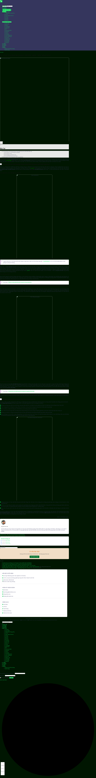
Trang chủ (4, 5)
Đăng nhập (11, 677)
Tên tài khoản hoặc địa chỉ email (7, 673)
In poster (6, 18)
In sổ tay (6, 16)
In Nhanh (4, 45)
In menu (6, 32)
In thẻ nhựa (6, 40)
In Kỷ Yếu (6, 20)
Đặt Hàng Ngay (34, 556)
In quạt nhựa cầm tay (9, 15)
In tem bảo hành (7, 30)
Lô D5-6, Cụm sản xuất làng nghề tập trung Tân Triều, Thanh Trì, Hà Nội (18, 577)
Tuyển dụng (7, 50)
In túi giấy (6, 34)
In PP (5, 29)
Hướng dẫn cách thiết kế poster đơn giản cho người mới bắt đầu (21, 391)
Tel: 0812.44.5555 (6, 10)
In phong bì (6, 27)
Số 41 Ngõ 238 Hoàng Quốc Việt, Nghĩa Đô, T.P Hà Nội (14, 575)
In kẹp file (6, 42)
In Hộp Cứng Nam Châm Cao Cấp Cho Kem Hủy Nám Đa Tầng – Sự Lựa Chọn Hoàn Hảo (20, 566)
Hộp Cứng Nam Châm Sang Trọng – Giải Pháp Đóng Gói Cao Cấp (16, 567)
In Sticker (6, 10)
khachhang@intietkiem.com (9, 592)
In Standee (6, 31)
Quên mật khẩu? (3, 679)
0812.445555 (8, 540)
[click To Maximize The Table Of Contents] (1, 142)
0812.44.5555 (5, 580)
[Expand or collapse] (0, 145)
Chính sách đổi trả (7, 610)
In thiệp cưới (7, 38)
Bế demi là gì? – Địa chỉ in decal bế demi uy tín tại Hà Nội (12, 534)
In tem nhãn (7, 11)
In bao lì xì (6, 24)
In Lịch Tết (6, 23)
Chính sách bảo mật (7, 612)
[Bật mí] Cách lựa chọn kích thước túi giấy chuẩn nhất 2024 (12, 535)
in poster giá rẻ (47, 261)
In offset (4, 43)
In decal (6, 25)
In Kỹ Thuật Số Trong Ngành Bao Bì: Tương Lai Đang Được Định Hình (17, 564)
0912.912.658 (8, 543)
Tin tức (3, 46)
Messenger (2, 771)
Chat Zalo (2, 768)
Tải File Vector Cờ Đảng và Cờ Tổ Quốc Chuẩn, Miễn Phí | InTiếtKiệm (17, 563)
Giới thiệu (4, 7)
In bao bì (6, 19)
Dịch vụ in (4, 9)
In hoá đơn (6, 37)
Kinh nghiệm (1, 52)
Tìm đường (2, 765)
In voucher (6, 21)
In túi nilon (6, 41)
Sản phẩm (4, 8)
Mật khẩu (2, 675)
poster (28, 270)
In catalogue (7, 26)
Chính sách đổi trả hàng (9, 48)
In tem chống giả (8, 36)
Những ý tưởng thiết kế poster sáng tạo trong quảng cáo (19, 282)
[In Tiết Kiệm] (3, 1)
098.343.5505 (8, 542)
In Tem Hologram (8, 35)
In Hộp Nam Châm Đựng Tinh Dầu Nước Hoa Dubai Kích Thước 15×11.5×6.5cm (18, 565)
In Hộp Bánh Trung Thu (9, 13)
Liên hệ (3, 47)
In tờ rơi (6, 633)
